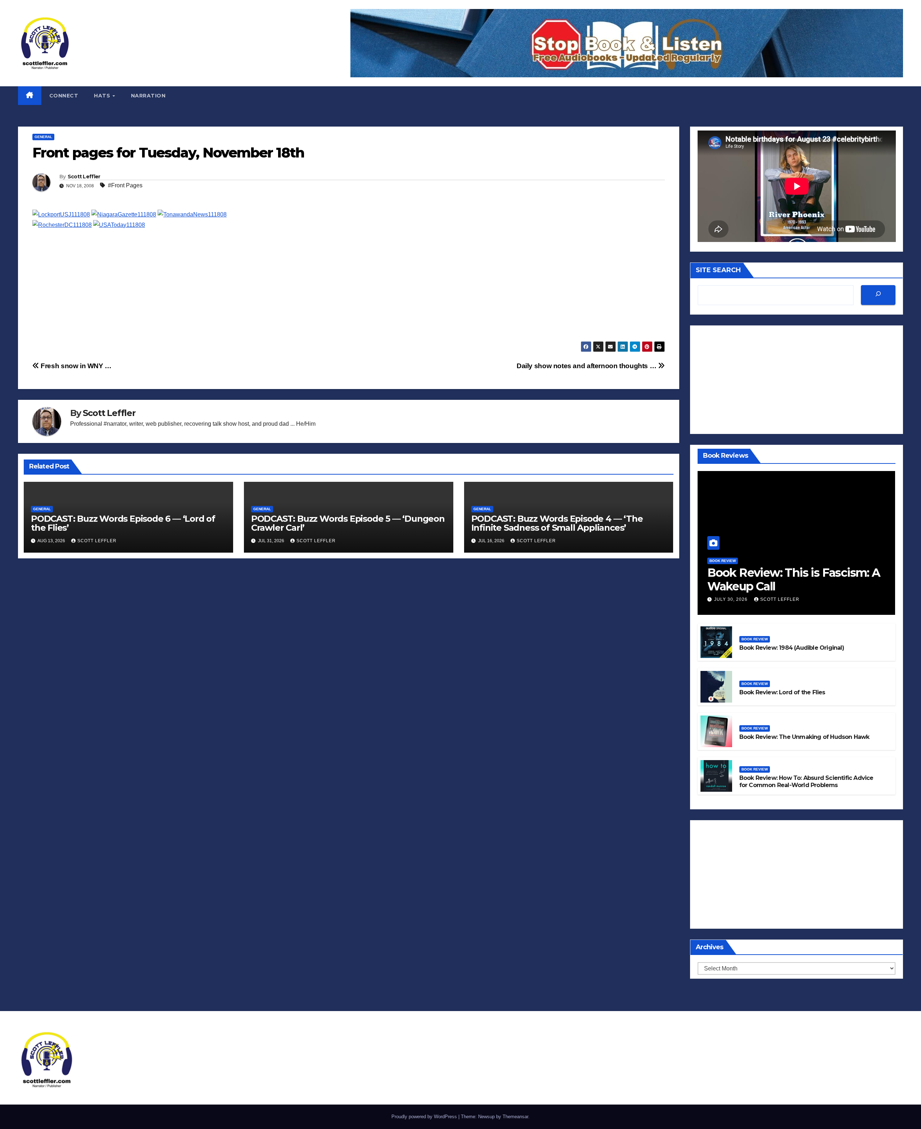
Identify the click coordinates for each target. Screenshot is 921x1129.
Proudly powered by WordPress (424, 1116)
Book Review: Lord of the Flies (782, 692)
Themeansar (515, 1116)
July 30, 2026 (731, 599)
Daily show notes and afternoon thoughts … (587, 366)
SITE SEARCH (718, 270)
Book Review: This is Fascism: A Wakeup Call (793, 579)
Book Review (722, 561)
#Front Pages (125, 185)
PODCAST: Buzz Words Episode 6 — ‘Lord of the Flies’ (123, 523)
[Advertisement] (248, 291)
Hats (103, 95)
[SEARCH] (878, 295)
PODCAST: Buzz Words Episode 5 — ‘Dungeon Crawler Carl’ (348, 523)
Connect (63, 95)
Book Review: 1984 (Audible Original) (791, 647)
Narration (148, 95)
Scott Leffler (84, 176)
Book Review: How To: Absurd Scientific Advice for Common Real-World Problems (806, 781)
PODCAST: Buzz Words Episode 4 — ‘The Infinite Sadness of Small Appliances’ (557, 523)
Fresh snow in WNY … (75, 366)
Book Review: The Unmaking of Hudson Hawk (804, 736)
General (43, 137)
